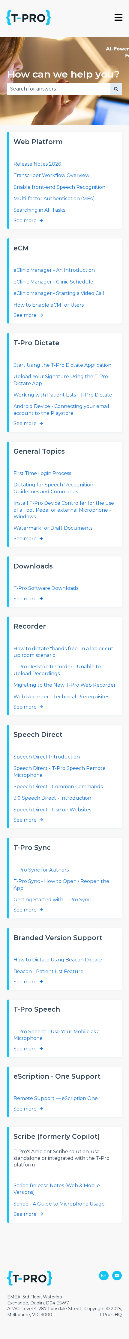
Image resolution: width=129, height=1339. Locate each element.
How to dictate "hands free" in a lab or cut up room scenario (63, 652)
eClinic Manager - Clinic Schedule (53, 282)
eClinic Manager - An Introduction (54, 270)
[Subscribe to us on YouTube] (117, 1275)
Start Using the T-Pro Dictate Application (62, 365)
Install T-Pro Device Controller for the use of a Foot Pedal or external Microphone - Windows (64, 509)
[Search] (116, 89)
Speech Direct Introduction (47, 757)
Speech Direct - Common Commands (58, 786)
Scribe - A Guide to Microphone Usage (59, 1204)
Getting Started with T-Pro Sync (52, 899)
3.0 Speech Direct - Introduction (52, 798)
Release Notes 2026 (37, 164)
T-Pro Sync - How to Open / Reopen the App (61, 884)
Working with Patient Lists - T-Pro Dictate (63, 395)
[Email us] (104, 1275)
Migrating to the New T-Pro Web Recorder (65, 685)
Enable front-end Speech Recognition (59, 187)
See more (25, 220)
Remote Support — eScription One (56, 1098)
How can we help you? (63, 74)
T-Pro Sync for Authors (41, 870)
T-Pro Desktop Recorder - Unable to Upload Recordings (57, 670)
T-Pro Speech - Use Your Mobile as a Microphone (57, 1035)
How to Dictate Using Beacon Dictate (58, 960)
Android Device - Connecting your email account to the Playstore (61, 409)
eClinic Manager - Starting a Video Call (59, 293)
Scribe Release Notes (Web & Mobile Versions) (57, 1189)
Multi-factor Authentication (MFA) (54, 198)
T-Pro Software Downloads (46, 588)
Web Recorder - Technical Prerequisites (61, 697)
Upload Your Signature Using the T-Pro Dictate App (61, 380)
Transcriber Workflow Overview (51, 175)
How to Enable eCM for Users (49, 305)
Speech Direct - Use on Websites (52, 810)
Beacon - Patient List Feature (48, 971)
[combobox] (58, 89)
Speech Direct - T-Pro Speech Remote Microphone (60, 771)
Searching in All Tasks (39, 210)
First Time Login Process (42, 473)
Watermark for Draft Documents (53, 528)
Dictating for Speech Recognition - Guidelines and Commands (55, 488)
